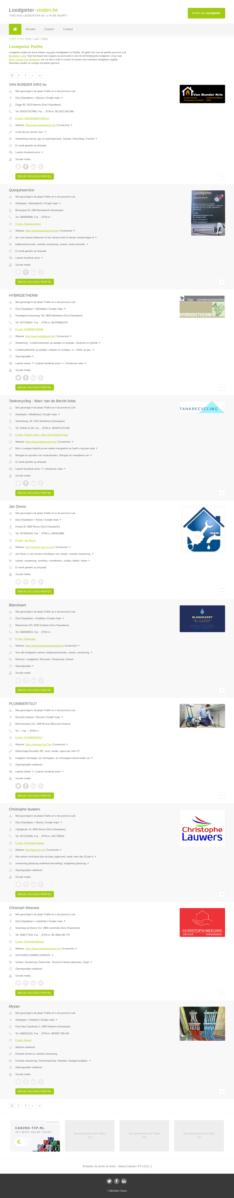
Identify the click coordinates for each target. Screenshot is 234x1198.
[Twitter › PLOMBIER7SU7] (18, 786)
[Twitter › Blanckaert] (18, 680)
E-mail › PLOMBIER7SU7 (29, 737)
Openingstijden (24, 356)
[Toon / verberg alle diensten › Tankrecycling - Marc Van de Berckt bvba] (71, 455)
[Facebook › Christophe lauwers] (26, 884)
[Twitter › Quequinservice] (18, 272)
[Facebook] (117, 1181)
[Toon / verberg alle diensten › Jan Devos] (71, 561)
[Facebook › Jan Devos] (26, 582)
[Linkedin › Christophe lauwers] (33, 884)
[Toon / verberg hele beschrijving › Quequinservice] (71, 237)
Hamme (40, 97)
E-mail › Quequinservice (28, 224)
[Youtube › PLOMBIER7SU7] (41, 786)
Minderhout (35, 414)
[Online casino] (37, 1137)
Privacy (123, 1190)
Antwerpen (21, 203)
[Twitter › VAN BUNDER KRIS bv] (18, 167)
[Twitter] (109, 1181)
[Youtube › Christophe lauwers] (41, 884)
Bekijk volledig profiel (35, 176)
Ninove (39, 822)
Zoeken (49, 29)
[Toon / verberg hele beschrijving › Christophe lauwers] (71, 857)
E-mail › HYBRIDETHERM (29, 329)
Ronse (39, 519)
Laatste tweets (24, 363)
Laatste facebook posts (29, 152)
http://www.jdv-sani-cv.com (39, 547)
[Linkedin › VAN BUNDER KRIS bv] (33, 167)
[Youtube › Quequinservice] (41, 272)
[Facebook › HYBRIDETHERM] (26, 378)
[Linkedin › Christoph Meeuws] (33, 983)
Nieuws (30, 29)
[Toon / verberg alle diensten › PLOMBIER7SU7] (71, 758)
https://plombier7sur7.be (38, 744)
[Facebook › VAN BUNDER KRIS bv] (26, 167)
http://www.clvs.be (35, 849)
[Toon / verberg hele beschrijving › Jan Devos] (71, 554)
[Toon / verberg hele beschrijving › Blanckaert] (71, 652)
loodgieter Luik (17, 56)
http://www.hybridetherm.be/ (40, 336)
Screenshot (65, 125)
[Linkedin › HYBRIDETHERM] (33, 378)
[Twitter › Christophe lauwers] (18, 884)
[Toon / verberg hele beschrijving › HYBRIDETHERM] (71, 343)
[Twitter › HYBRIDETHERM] (18, 378)
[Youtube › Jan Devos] (41, 582)
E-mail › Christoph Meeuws (29, 941)
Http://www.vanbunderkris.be (40, 125)
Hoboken (34, 1019)
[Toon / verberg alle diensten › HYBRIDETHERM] (71, 350)
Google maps (54, 97)
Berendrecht (35, 203)
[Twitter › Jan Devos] (18, 582)
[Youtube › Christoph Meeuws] (41, 983)
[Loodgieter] (15, 29)
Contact (68, 29)
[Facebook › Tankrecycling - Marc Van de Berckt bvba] (26, 483)
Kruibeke (40, 618)
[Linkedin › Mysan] (33, 1082)
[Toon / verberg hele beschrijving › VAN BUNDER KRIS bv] (71, 132)
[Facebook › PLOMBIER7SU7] (26, 786)
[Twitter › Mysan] (18, 1082)
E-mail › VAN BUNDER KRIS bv (32, 118)
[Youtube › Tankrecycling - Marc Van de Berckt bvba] (41, 483)
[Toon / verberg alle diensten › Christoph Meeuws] (71, 962)
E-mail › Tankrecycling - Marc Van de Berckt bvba (41, 434)
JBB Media (114, 1190)
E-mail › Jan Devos (25, 540)
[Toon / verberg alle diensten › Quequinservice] (71, 244)
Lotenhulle (41, 921)
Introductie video (76, 363)
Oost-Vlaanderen (24, 97)
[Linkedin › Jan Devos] (33, 582)
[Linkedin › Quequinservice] (33, 272)
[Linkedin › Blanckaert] (33, 680)
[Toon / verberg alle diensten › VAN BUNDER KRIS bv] (71, 139)
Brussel (40, 717)
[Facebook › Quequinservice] (26, 272)
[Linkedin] (124, 1181)
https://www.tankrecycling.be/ (40, 441)
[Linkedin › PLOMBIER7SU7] (33, 786)
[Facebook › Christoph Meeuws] (26, 983)
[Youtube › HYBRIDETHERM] (41, 378)
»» (39, 75)
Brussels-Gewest (24, 717)
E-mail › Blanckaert (25, 639)
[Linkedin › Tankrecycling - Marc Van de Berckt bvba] (33, 483)
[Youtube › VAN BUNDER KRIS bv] (41, 167)
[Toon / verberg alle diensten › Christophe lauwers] (71, 863)
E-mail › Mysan (23, 1040)
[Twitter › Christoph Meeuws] (18, 983)
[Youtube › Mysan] (41, 1082)
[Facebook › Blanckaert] (26, 680)
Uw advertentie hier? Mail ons (89, 1135)
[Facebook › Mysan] (26, 1082)
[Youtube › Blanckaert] (41, 680)
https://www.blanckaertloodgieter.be (44, 645)
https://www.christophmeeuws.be (42, 948)
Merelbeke (41, 308)
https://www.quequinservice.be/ (41, 230)
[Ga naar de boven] (222, 176)
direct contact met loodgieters (24, 59)
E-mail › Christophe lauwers (29, 843)
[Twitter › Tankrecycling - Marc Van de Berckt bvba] (18, 483)
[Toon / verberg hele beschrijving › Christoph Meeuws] (71, 955)
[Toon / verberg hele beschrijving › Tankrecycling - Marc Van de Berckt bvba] (71, 448)
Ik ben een (206, 13)
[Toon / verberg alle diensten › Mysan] (71, 1061)
